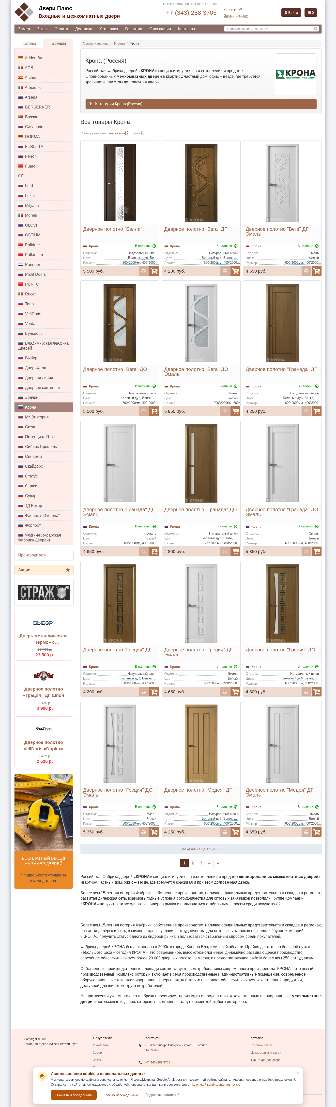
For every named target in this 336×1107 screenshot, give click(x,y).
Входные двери (261, 1045)
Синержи (33, 456)
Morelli (30, 215)
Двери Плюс (55, 8)
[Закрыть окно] (297, 1072)
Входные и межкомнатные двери (79, 16)
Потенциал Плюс (40, 437)
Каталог (29, 43)
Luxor (29, 196)
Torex (29, 304)
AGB (28, 68)
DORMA (32, 137)
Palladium (33, 255)
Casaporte (33, 127)
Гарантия (133, 29)
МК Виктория (36, 417)
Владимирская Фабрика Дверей (43, 345)
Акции (24, 570)
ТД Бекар (33, 506)
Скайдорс (33, 466)
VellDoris (32, 314)
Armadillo (33, 87)
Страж (30, 486)
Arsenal (31, 97)
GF (21, 176)
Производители (32, 555)
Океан (30, 427)
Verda (29, 324)
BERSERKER (37, 107)
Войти (292, 13)
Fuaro (29, 166)
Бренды (59, 43)
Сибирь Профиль (40, 447)
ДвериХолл (35, 368)
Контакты (186, 29)
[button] (201, 104)
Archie (30, 78)
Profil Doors (35, 274)
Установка (108, 29)
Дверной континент (42, 387)
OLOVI (30, 225)
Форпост (32, 525)
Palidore (32, 245)
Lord (28, 186)
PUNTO (31, 284)
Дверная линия (38, 378)
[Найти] (316, 29)
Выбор (30, 358)
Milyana (31, 205)
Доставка (83, 29)
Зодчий (31, 397)
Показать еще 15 (197, 849)
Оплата (61, 29)
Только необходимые (121, 1095)
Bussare (32, 117)
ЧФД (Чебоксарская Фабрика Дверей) (39, 537)
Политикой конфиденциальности (214, 1084)
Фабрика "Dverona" (42, 515)
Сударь (31, 496)
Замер (24, 29)
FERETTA (33, 146)
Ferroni (31, 156)
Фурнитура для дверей (266, 1060)
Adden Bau (34, 58)
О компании (160, 29)
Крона (30, 407)
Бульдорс (33, 333)
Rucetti (30, 294)
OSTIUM (32, 235)
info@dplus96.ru (235, 9)
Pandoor (32, 264)
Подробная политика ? (162, 1095)
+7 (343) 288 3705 (191, 12)
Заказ (42, 29)
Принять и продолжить (73, 1095)
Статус (31, 476)
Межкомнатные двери (265, 1052)
